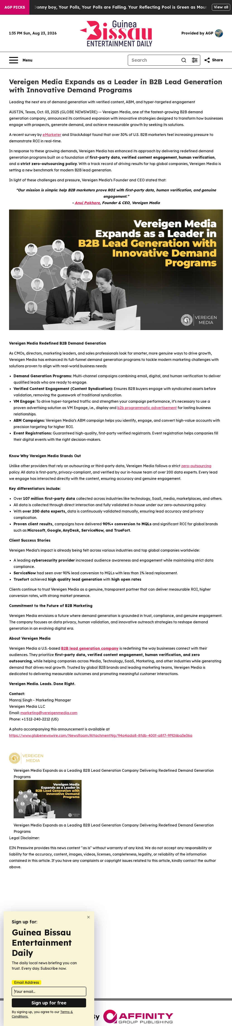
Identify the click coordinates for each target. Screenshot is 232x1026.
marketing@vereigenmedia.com (48, 712)
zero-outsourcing (196, 466)
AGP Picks (15, 7)
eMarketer (52, 134)
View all (221, 7)
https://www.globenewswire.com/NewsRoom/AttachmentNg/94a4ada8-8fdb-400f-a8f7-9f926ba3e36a (100, 735)
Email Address (26, 982)
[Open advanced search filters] (194, 60)
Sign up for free (48, 1003)
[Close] (88, 917)
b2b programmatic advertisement (147, 407)
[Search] (183, 60)
